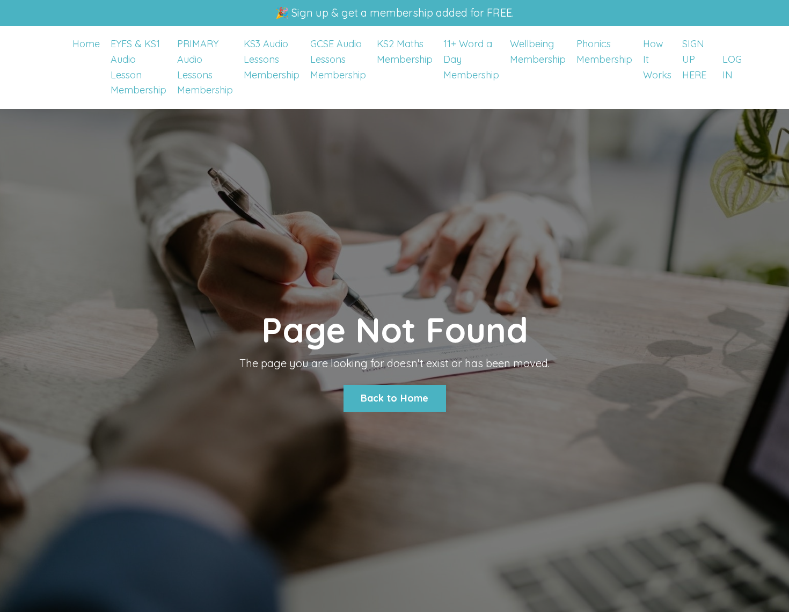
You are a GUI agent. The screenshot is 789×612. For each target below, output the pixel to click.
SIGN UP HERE (694, 59)
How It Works (657, 59)
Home (86, 44)
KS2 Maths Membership (405, 51)
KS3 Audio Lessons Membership (271, 59)
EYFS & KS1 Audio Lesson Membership (138, 67)
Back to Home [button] (395, 398)
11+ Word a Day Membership (471, 59)
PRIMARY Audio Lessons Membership (205, 67)
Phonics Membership (604, 51)
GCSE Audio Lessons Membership (338, 59)
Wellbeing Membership (538, 51)
